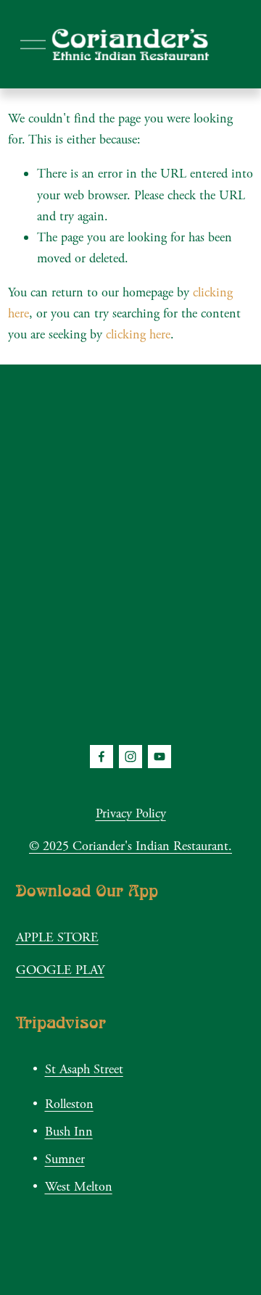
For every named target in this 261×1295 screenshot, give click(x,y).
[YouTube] (159, 756)
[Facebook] (101, 756)
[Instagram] (130, 756)
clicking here (138, 334)
